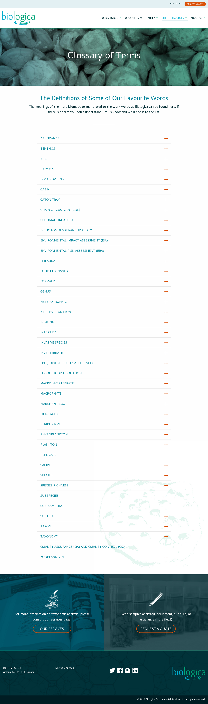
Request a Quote (195, 4)
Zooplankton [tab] (52, 557)
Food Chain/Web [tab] (54, 271)
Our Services (110, 18)
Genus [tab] (45, 291)
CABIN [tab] (44, 189)
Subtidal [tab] (47, 516)
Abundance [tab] (49, 138)
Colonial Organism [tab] (56, 220)
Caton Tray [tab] (50, 200)
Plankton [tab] (48, 445)
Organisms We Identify (140, 18)
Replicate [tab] (48, 455)
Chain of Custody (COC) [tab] (60, 210)
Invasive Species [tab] (53, 343)
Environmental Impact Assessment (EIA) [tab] (74, 240)
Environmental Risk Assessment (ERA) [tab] (72, 251)
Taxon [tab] (45, 526)
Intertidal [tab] (49, 332)
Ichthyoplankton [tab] (55, 312)
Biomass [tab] (47, 169)
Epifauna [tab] (47, 261)
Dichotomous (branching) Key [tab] (66, 230)
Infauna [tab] (47, 322)
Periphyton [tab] (50, 424)
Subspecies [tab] (49, 496)
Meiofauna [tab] (49, 414)
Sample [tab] (46, 465)
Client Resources (173, 18)
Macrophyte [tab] (51, 394)
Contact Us (176, 3)
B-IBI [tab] (44, 159)
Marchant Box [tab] (52, 404)
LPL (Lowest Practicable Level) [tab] (66, 363)
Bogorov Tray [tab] (52, 179)
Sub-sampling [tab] (51, 506)
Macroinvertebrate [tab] (57, 383)
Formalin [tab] (48, 281)
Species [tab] (46, 475)
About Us (196, 18)
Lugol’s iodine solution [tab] (61, 373)
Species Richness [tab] (54, 485)
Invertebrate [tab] (51, 353)
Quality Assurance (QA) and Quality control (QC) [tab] (82, 547)
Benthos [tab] (47, 149)
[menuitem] (111, 18)
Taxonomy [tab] (49, 536)
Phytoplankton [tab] (54, 434)
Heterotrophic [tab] (53, 302)
